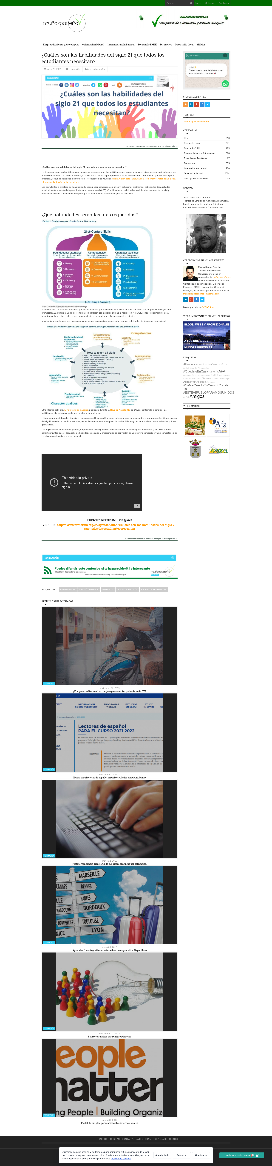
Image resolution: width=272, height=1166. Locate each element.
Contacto (224, 3)
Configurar (201, 1155)
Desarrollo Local (184, 44)
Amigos (197, 396)
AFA (221, 371)
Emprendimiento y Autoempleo (61, 44)
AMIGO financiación (220, 375)
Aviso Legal (143, 1138)
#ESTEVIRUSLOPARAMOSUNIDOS (208, 392)
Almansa (211, 382)
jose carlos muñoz (96, 69)
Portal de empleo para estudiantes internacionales (109, 1123)
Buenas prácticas (67, 589)
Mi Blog (201, 44)
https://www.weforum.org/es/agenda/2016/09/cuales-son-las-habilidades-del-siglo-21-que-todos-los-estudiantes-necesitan (117, 526)
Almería (213, 371)
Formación (166, 44)
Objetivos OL (107, 589)
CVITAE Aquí (207, 307)
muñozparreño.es (221, 277)
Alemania (206, 378)
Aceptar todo (162, 1155)
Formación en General (88, 589)
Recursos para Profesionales (153, 589)
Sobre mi (210, 3)
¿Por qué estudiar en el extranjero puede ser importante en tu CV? (109, 691)
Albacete (189, 364)
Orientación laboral (93, 44)
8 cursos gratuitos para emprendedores (109, 1036)
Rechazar (182, 1155)
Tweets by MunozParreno (196, 121)
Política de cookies (165, 1138)
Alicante (201, 381)
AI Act (186, 397)
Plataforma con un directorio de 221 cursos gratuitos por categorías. (109, 863)
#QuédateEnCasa (195, 371)
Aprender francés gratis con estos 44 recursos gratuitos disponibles (109, 950)
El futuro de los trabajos (76, 410)
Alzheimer (189, 381)
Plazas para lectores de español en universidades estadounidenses (109, 777)
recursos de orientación (127, 589)
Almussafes (203, 368)
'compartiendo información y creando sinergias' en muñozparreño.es (151, 146)
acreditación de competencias (196, 375)
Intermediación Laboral (121, 44)
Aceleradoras (195, 378)
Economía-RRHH (147, 44)
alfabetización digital (221, 378)
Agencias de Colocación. (210, 364)
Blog (207, 138)
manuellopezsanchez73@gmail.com (201, 293)
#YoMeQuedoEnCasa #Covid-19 (205, 387)
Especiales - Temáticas (207, 158)
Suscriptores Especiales (207, 178)
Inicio (198, 3)
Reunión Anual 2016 (120, 410)
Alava (185, 378)
